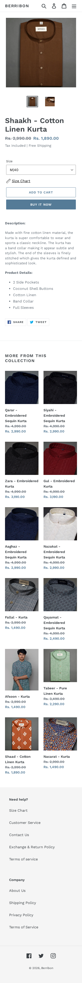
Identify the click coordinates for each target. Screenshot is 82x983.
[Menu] (74, 6)
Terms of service (23, 859)
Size (9, 161)
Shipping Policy (22, 903)
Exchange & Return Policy (32, 847)
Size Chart (18, 810)
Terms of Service (23, 927)
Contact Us (19, 835)
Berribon (17, 5)
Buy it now (41, 204)
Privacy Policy (21, 915)
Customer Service (25, 822)
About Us (17, 890)
